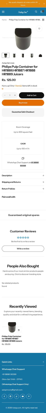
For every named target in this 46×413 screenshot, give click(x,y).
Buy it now (23, 103)
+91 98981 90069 (9, 374)
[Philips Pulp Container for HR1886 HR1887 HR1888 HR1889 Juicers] (12, 326)
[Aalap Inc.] (23, 12)
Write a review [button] (23, 248)
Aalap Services (8, 63)
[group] (23, 38)
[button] (7, 4)
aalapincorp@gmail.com (12, 390)
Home (4, 20)
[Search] (36, 11)
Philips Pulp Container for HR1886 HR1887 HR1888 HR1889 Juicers (12, 338)
